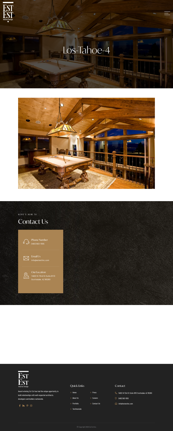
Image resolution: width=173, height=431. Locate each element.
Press (94, 392)
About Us (75, 398)
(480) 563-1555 (37, 243)
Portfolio (75, 403)
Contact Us (96, 403)
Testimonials (77, 409)
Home (74, 392)
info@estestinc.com (40, 260)
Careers (95, 398)
